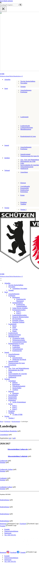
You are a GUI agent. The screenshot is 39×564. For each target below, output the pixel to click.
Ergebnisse (7, 421)
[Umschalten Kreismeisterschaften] (35, 310)
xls (10, 438)
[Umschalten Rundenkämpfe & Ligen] (35, 343)
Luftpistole (3, 478)
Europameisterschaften (19, 342)
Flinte (14, 327)
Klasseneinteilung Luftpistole (18, 456)
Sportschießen (16, 388)
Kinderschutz (24, 190)
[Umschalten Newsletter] (35, 287)
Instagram (3, 523)
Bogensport (16, 384)
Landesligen (16, 347)
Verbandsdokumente (26, 167)
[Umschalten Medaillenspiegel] (35, 336)
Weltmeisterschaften (18, 340)
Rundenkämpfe (16, 421)
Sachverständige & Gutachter (29, 165)
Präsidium (23, 202)
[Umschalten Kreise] (35, 404)
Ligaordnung (4, 434)
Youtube (2, 526)
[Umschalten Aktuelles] (35, 283)
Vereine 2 (23, 209)
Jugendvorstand (25, 154)
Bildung (15, 382)
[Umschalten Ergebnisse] (35, 296)
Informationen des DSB (27, 161)
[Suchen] (1, 3)
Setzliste (2, 462)
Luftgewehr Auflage (6, 469)
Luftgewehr (3, 460)
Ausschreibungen (25, 90)
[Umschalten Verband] (35, 379)
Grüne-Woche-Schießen (20, 308)
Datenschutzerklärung (11, 531)
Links (22, 163)
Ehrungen (15, 393)
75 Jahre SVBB (17, 414)
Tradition (15, 389)
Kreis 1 (18, 311)
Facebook (23, 523)
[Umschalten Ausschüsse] (35, 381)
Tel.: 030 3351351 (10, 535)
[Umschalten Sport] (35, 292)
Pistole (14, 331)
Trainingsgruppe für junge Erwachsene (16, 364)
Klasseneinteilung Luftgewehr (18, 449)
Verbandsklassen (17, 349)
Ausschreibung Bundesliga (8, 431)
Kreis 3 (14, 409)
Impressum (7, 533)
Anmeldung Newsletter (19, 288)
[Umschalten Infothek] (35, 367)
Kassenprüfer (24, 188)
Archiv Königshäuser (19, 402)
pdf (14, 438)
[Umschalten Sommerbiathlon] (35, 303)
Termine (23, 86)
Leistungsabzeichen (26, 127)
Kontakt (7, 529)
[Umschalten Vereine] (35, 416)
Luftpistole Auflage (6, 487)
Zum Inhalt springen (6, 1)
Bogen (14, 326)
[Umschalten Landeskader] (35, 324)
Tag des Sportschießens (27, 81)
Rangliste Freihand (18, 322)
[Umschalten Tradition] (35, 413)
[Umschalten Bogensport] (35, 297)
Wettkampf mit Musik (19, 359)
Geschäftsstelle (25, 186)
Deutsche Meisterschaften (20, 317)
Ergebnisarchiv (17, 350)
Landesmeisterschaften (19, 315)
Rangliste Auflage (18, 320)
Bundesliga (16, 345)
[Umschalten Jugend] (35, 352)
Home (1, 421)
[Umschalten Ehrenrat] (35, 391)
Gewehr (15, 329)
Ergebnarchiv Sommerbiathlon (21, 305)
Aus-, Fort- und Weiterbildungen (18, 368)
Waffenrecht (24, 168)
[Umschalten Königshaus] (35, 400)
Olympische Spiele (18, 338)
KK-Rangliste (16, 319)
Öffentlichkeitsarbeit (18, 386)
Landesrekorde (25, 126)
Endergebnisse (4, 500)
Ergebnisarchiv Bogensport (21, 300)
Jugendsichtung (17, 358)
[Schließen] (3, 9)
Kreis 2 (18, 313)
